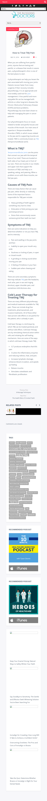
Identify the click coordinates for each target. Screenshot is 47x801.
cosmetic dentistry (23, 448)
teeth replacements (16, 505)
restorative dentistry (19, 484)
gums (19, 474)
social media (15, 499)
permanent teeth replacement (19, 480)
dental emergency (17, 462)
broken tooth (14, 446)
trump (23, 515)
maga (18, 477)
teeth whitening (17, 508)
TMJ (37, 139)
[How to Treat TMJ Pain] (23, 39)
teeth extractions (25, 502)
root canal (14, 487)
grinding (12, 474)
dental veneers (31, 465)
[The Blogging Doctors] (24, 15)
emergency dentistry (19, 471)
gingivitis (33, 471)
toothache (13, 511)
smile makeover (16, 495)
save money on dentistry (18, 492)
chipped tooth (25, 446)
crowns (12, 456)
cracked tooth (32, 452)
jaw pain (12, 477)
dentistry (22, 468)
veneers (31, 514)
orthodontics (29, 477)
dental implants (17, 464)
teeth (14, 501)
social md (28, 496)
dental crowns (16, 459)
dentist (13, 468)
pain (29, 93)
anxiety (12, 443)
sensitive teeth (32, 492)
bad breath (21, 443)
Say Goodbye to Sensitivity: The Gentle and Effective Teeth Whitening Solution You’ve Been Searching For (24, 699)
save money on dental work (19, 489)
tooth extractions (25, 511)
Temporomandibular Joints (18, 152)
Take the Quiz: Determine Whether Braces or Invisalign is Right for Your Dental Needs (23, 781)
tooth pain (14, 515)
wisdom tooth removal (17, 518)
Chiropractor (12, 29)
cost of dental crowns (17, 452)
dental (22, 455)
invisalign (28, 474)
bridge (30, 443)
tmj (27, 509)
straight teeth (27, 499)
